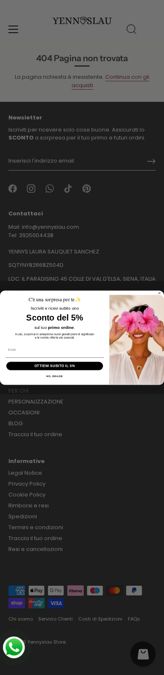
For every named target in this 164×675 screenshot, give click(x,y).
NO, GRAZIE (54, 376)
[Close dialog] (159, 292)
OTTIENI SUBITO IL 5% (54, 365)
